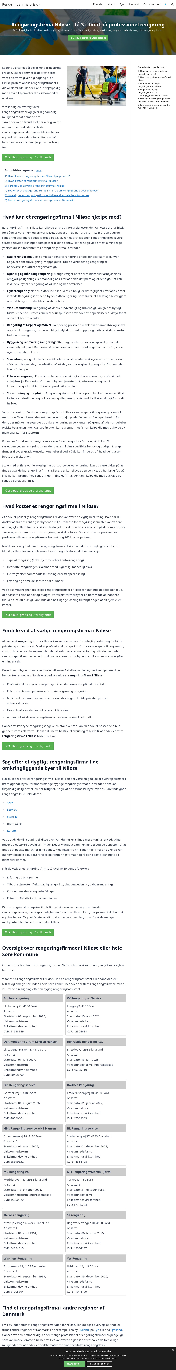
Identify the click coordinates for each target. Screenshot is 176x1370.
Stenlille (12, 817)
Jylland (111, 4)
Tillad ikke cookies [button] (99, 1364)
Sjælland (133, 4)
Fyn (121, 4)
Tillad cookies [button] (74, 1364)
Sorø (10, 803)
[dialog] (88, 1358)
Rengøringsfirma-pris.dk (21, 4)
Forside (97, 4)
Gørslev (12, 810)
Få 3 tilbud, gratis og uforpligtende (88, 37)
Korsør (11, 830)
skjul (38, 170)
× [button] (173, 1350)
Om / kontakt (151, 4)
